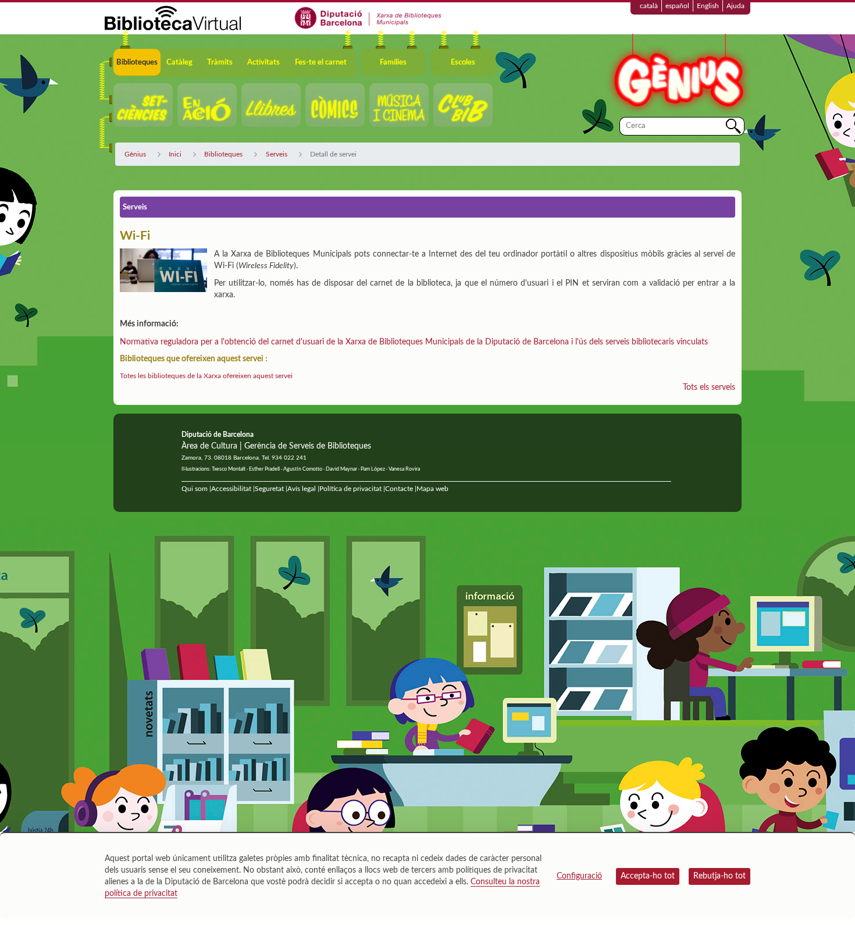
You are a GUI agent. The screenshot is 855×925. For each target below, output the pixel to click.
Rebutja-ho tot (719, 876)
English (708, 5)
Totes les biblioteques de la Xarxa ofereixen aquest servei (206, 375)
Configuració (579, 876)
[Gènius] (677, 74)
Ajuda (735, 5)
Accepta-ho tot (648, 876)
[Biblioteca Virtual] (173, 17)
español (677, 5)
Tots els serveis (709, 387)
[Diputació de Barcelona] (368, 17)
